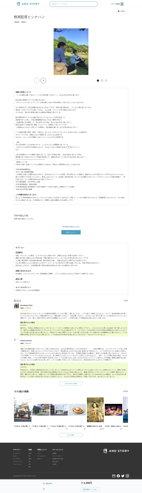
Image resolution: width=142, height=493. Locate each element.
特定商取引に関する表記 (57, 458)
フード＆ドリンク (17, 453)
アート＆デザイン (17, 458)
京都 (29, 467)
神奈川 (29, 458)
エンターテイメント (17, 464)
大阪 (29, 464)
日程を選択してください (90, 489)
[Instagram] (127, 475)
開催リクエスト (71, 232)
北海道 (29, 453)
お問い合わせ (55, 461)
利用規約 (54, 453)
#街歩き (24, 22)
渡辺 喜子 (49, 483)
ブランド (39, 453)
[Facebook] (118, 475)
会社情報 (54, 464)
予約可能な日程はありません (71, 227)
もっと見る (71, 435)
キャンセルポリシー (41, 456)
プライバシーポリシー (57, 456)
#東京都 (17, 22)
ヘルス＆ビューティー (18, 461)
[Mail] (113, 475)
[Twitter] (122, 475)
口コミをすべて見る (71, 383)
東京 (29, 456)
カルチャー (15, 456)
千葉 (29, 461)
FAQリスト (39, 458)
